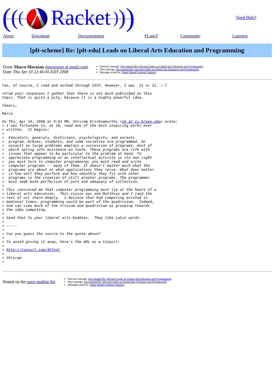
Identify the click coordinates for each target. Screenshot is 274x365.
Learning (240, 36)
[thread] (133, 72)
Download (41, 36)
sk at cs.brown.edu (141, 121)
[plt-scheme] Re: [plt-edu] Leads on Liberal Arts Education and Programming (161, 66)
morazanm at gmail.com (66, 67)
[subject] (142, 72)
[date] (125, 72)
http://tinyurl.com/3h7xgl (33, 250)
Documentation (91, 36)
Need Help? (246, 17)
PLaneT (151, 36)
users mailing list (41, 281)
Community (190, 36)
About (8, 36)
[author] (152, 72)
